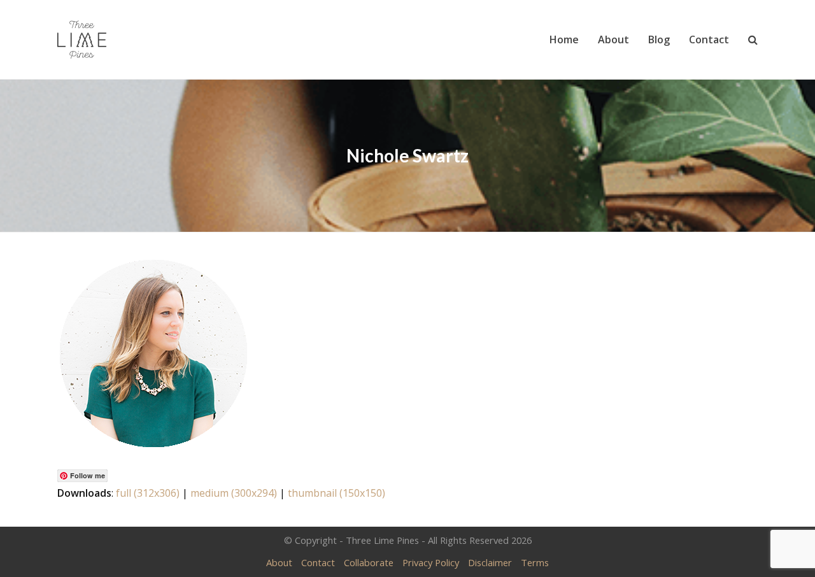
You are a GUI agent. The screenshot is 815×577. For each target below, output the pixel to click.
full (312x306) (148, 493)
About (279, 562)
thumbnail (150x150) (336, 493)
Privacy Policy (430, 562)
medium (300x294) (233, 493)
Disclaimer (490, 562)
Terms (535, 562)
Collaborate (368, 562)
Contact (318, 562)
